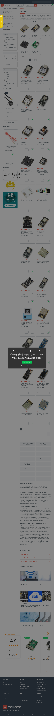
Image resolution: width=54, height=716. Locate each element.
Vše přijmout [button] (27, 362)
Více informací (38, 358)
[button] (27, 366)
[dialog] (27, 358)
